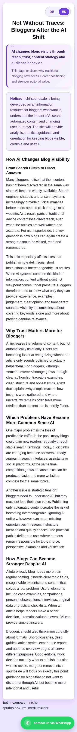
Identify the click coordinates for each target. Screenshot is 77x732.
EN (64, 12)
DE (52, 12)
